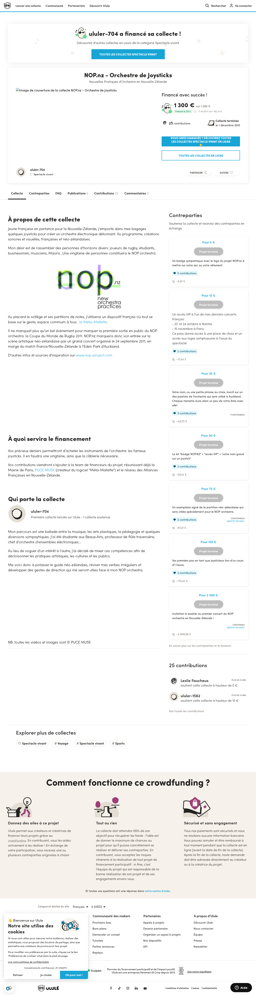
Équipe (198, 934)
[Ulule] (68, 988)
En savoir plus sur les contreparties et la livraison (200, 646)
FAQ (58, 193)
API (145, 946)
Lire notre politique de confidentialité (28, 961)
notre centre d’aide (157, 891)
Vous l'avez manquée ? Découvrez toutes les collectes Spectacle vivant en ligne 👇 (201, 141)
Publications (78, 193)
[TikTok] (119, 988)
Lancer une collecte (28, 6)
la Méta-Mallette (93, 321)
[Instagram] (127, 988)
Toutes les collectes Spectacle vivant (128, 54)
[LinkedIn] (136, 988)
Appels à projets (153, 922)
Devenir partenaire (155, 928)
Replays (97, 952)
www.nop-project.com (94, 355)
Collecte (17, 193)
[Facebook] (111, 988)
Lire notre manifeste (199, 971)
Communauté (54, 6)
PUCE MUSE (45, 469)
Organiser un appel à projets (162, 934)
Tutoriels (97, 940)
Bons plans (99, 928)
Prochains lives (101, 922)
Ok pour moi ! (74, 975)
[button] (9, 988)
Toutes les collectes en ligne (201, 155)
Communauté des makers (111, 916)
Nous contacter (203, 928)
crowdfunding (17, 840)
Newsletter (200, 946)
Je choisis (46, 975)
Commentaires (136, 193)
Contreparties (39, 193)
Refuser (18, 975)
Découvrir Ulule (203, 922)
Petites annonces (103, 946)
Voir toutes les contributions (186, 711)
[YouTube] (145, 988)
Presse (198, 940)
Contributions (106, 193)
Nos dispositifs (152, 940)
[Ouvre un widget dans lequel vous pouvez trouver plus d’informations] (241, 988)
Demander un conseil (106, 934)
